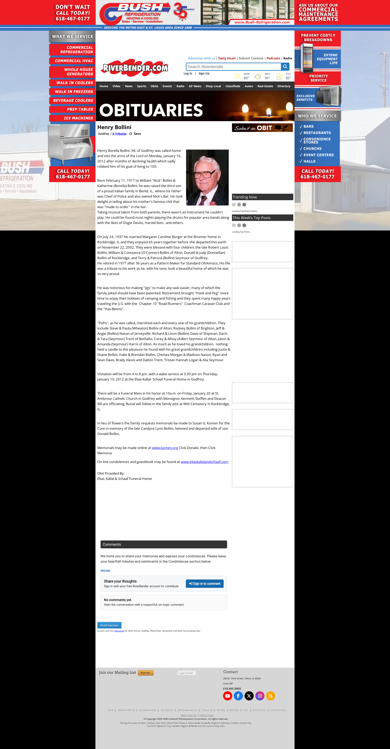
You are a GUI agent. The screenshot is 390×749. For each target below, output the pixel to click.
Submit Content (251, 58)
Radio (287, 58)
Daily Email (227, 58)
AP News (195, 86)
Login (182, 673)
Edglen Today (206, 715)
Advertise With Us (126, 710)
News (129, 86)
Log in (188, 73)
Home (104, 86)
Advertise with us (201, 58)
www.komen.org (165, 447)
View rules (105, 570)
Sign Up (204, 73)
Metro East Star (189, 715)
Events (167, 86)
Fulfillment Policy (278, 710)
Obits (154, 86)
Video (116, 86)
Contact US (207, 710)
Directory (283, 86)
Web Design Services (188, 710)
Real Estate (265, 86)
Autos (249, 86)
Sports (141, 86)
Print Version (109, 625)
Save (137, 134)
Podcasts (273, 58)
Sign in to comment (206, 584)
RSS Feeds (234, 710)
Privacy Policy (259, 710)
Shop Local (213, 86)
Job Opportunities (148, 710)
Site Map (221, 710)
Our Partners (167, 710)
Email (190, 673)
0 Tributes (120, 134)
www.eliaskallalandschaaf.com (204, 461)
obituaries (119, 630)
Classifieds (232, 86)
